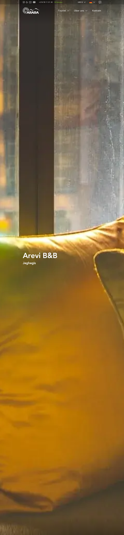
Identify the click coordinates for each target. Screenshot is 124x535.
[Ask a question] (100, 2)
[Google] (27, 2)
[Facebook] (24, 2)
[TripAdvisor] (34, 2)
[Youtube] (30, 2)
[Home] (31, 10)
